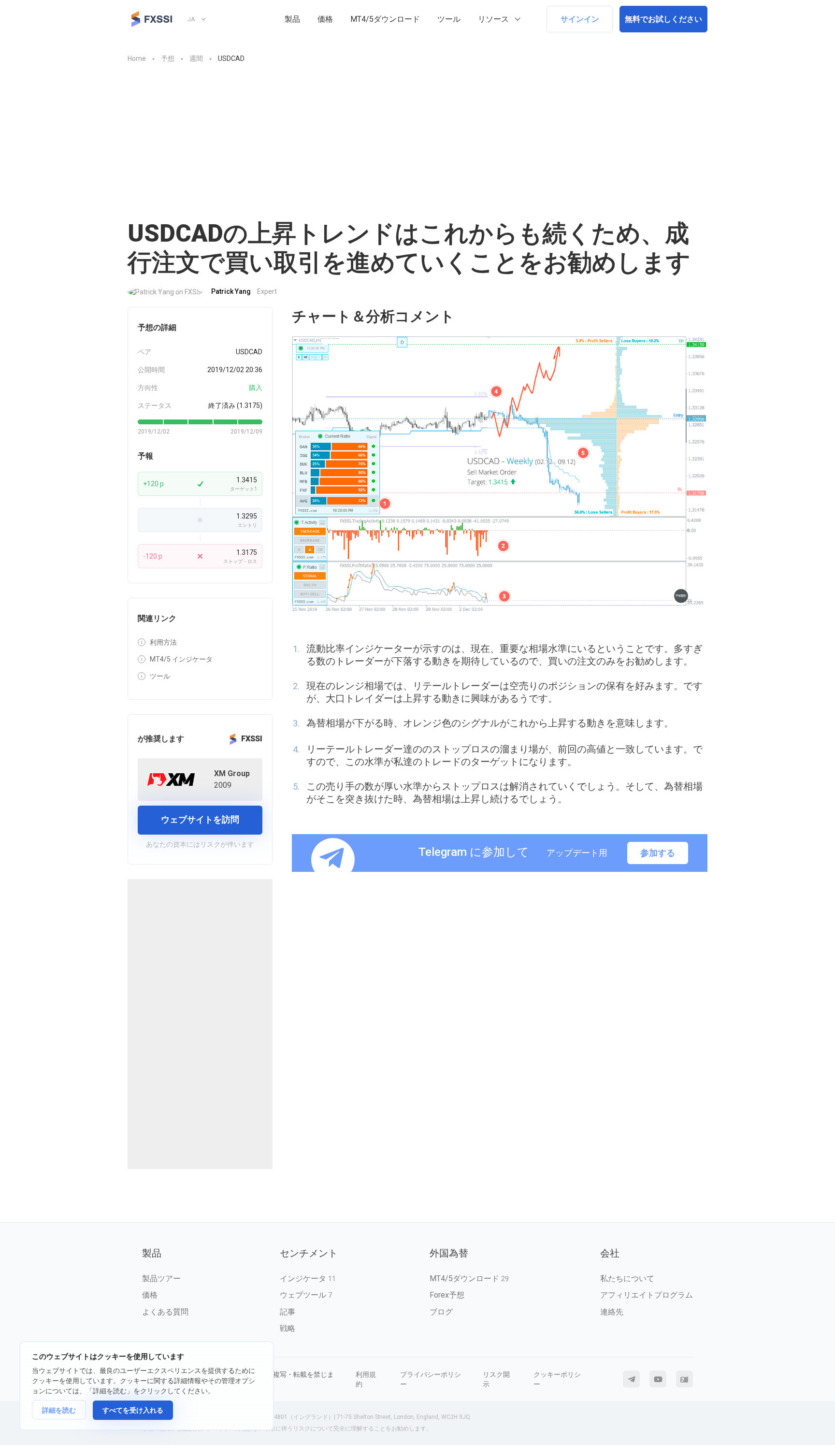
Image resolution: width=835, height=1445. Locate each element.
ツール (449, 19)
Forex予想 (447, 1295)
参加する (657, 853)
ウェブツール (306, 1295)
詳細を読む (59, 1410)
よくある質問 (165, 1311)
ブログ (441, 1311)
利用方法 (163, 642)
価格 (325, 19)
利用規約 (366, 1379)
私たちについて (627, 1278)
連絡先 (611, 1311)
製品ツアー (161, 1278)
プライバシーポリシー (430, 1379)
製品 (292, 19)
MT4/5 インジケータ (181, 659)
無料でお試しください (663, 19)
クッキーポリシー (557, 1379)
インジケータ (308, 1278)
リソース (493, 19)
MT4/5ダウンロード (385, 19)
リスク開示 (496, 1379)
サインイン (580, 19)
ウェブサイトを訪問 (200, 819)
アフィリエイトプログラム (646, 1295)
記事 (287, 1311)
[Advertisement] (417, 146)
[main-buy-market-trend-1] (499, 474)
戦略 (287, 1328)
